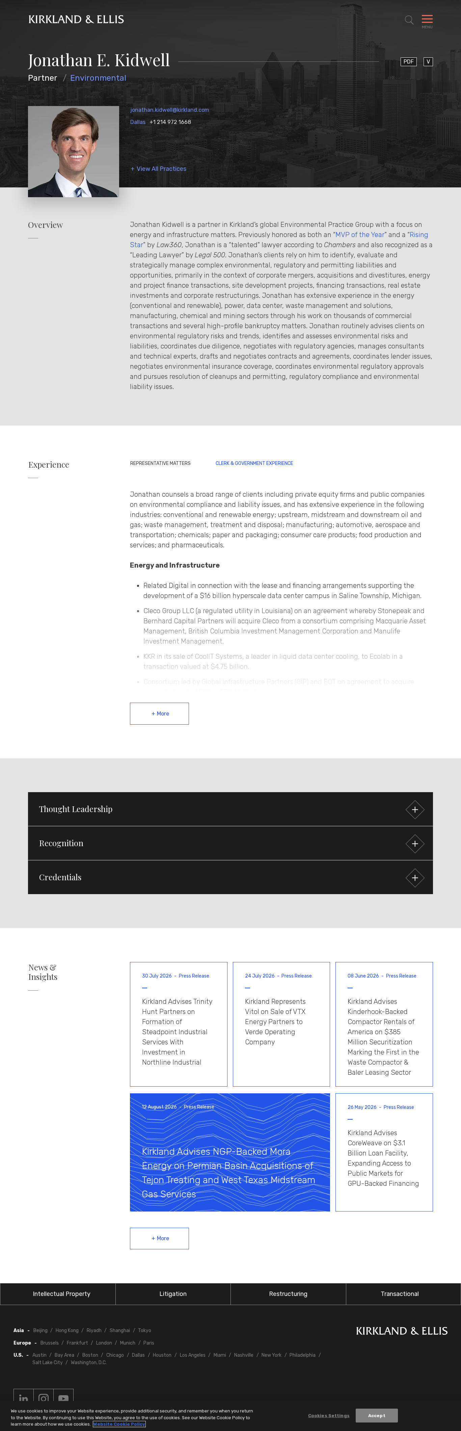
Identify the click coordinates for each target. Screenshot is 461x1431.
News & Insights (42, 972)
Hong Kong (67, 1330)
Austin (39, 1355)
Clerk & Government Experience (254, 463)
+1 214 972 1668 (170, 122)
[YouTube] (63, 1399)
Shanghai (120, 1330)
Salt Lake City (47, 1362)
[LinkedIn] (23, 1399)
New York (271, 1355)
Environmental (98, 78)
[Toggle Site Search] (409, 20)
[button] (230, 809)
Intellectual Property (61, 1294)
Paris (148, 1343)
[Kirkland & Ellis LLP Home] (402, 1332)
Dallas (137, 122)
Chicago (115, 1355)
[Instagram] (43, 1399)
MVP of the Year (359, 235)
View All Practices (161, 169)
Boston (90, 1355)
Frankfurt (77, 1343)
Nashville (243, 1355)
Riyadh (94, 1330)
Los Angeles (193, 1355)
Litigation (173, 1294)
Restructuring (288, 1294)
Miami (220, 1355)
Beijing (40, 1330)
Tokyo (144, 1330)
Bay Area (64, 1355)
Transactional (400, 1294)
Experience (48, 464)
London (104, 1343)
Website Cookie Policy (119, 1424)
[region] (230, 1416)
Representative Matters (160, 463)
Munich (127, 1343)
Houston (162, 1355)
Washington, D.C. (89, 1362)
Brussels (49, 1343)
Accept (376, 1415)
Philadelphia (303, 1355)
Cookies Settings (329, 1415)
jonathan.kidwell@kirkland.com (169, 110)
